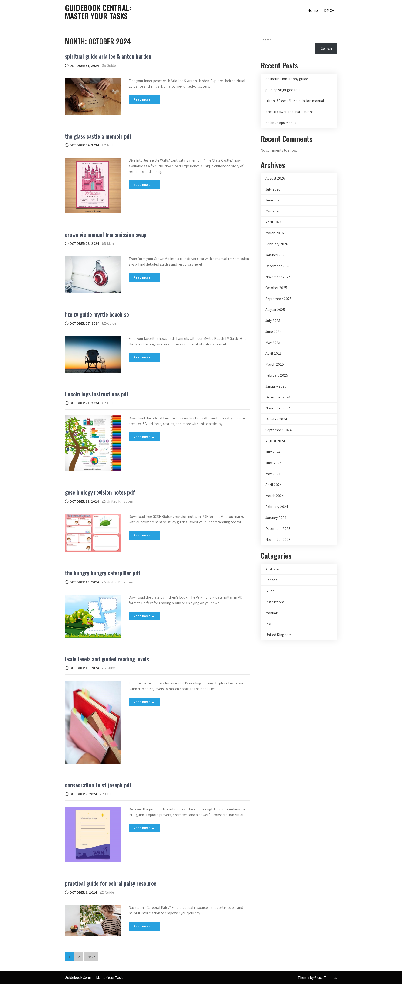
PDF (110, 145)
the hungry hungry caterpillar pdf (102, 573)
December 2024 (277, 397)
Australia (272, 569)
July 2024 (272, 451)
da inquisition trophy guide (286, 78)
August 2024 (275, 441)
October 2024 (276, 419)
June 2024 (273, 462)
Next (91, 957)
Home (312, 10)
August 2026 (275, 178)
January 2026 (275, 254)
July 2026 (272, 189)
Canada (271, 580)
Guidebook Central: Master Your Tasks (98, 11)
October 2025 (276, 287)
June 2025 (273, 331)
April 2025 (273, 353)
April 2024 (273, 484)
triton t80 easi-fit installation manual (294, 100)
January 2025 (275, 386)
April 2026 (273, 222)
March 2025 (274, 364)
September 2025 (278, 298)
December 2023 (277, 528)
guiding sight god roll (282, 89)
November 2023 (278, 539)
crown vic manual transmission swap (106, 234)
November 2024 (278, 408)
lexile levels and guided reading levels (107, 658)
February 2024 (276, 506)
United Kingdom (120, 501)
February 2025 (276, 375)
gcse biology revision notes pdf (100, 492)
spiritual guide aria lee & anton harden (108, 56)
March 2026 (274, 233)
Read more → (144, 99)
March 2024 (274, 495)
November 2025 (278, 276)
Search (266, 39)
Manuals (113, 243)
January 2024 (275, 517)
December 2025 (277, 265)
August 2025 (275, 309)
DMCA (329, 10)
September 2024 (278, 430)
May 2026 (272, 211)
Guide (111, 65)
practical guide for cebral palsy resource (110, 883)
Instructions (275, 601)
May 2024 (272, 473)
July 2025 (272, 320)
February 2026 (276, 244)
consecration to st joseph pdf (98, 785)
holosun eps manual (281, 122)
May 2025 (272, 342)
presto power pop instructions (289, 111)
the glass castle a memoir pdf (98, 136)
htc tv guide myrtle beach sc (97, 314)
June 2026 (273, 200)
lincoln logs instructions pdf (97, 394)
